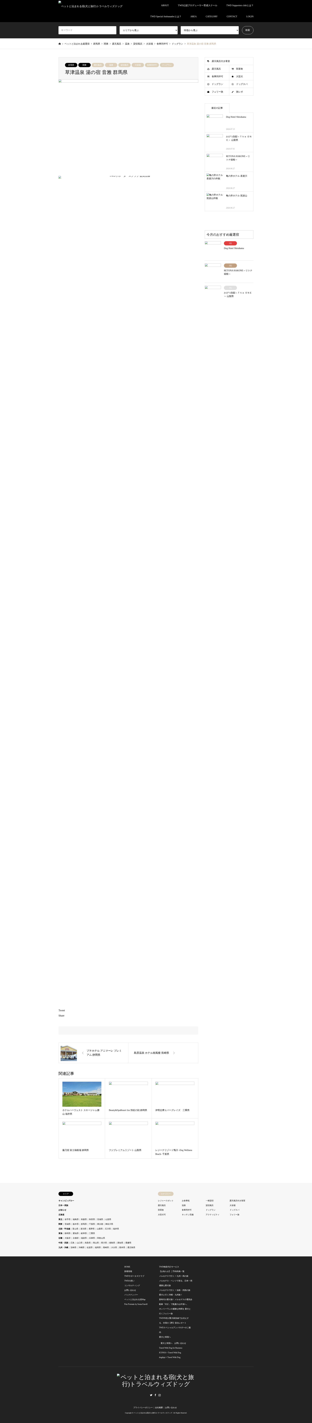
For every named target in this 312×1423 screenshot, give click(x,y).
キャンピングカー (66, 1201)
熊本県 (122, 1247)
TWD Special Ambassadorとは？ (165, 16)
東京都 (100, 1224)
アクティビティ (212, 1214)
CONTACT (232, 16)
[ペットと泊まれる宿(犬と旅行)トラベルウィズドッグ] (90, 5)
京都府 (76, 1238)
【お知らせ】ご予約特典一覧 (171, 1271)
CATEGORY (212, 16)
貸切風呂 (124, 65)
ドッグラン (167, 65)
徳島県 (112, 1243)
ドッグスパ (241, 84)
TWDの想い (129, 1281)
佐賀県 (90, 1247)
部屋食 (239, 69)
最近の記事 (217, 108)
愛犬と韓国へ (165, 1337)
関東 (84, 65)
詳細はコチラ (99, 546)
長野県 (92, 1229)
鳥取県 (88, 1243)
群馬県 (71, 65)
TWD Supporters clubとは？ (240, 5)
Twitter (151, 1395)
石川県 (108, 1229)
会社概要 (159, 1407)
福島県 (76, 1219)
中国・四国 (63, 1243)
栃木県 (76, 1224)
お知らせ (62, 1210)
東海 (60, 1233)
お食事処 (186, 1201)
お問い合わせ (130, 1290)
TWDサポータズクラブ (134, 1276)
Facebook (155, 1395)
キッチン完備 (188, 1214)
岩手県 (68, 1219)
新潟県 (83, 1229)
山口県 (80, 1243)
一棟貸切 (210, 1201)
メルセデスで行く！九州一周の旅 (173, 1276)
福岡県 (98, 1247)
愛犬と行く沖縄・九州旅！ (170, 1295)
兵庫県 (92, 1238)
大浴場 (138, 65)
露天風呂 (98, 65)
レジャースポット (166, 1201)
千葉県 (92, 1224)
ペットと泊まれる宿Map (134, 1299)
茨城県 (68, 1224)
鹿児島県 (131, 1247)
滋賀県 (84, 1238)
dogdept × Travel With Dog (169, 1357)
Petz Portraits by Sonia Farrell (135, 1304)
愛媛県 (128, 1243)
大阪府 (68, 1238)
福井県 (116, 1229)
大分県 (114, 1247)
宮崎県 (73, 1247)
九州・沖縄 (63, 1247)
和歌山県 (101, 1238)
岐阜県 (84, 1233)
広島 (72, 1243)
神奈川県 (109, 1224)
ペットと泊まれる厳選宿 (77, 44)
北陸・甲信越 (64, 1229)
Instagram (159, 1395)
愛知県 (76, 1233)
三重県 (92, 1233)
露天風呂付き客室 (221, 61)
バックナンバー (131, 1295)
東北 (60, 1219)
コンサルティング (132, 1285)
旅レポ (239, 92)
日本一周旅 (63, 1205)
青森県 (84, 1219)
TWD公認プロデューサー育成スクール (197, 5)
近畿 (60, 1238)
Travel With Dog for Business (170, 1348)
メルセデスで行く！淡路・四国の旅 (174, 1290)
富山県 (75, 1229)
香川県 (104, 1243)
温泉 (111, 65)
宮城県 (100, 1219)
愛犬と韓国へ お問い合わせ (173, 1343)
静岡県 (68, 1233)
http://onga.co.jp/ (100, 535)
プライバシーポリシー (143, 1407)
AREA (193, 16)
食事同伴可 (152, 65)
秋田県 (92, 1219)
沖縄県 (81, 1247)
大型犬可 (162, 1214)
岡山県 (96, 1243)
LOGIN (250, 16)
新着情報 (128, 1271)
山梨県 (100, 1229)
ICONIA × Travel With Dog (170, 1352)
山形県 (108, 1219)
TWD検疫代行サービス (169, 1267)
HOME (127, 1267)
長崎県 (106, 1247)
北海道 (61, 1214)
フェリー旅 (217, 92)
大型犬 (239, 76)
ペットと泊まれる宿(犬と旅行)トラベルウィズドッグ (153, 1413)
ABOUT (165, 5)
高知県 (120, 1243)
